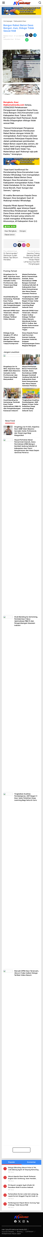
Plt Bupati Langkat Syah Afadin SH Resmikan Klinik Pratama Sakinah (21, 1186)
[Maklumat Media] (22, 3)
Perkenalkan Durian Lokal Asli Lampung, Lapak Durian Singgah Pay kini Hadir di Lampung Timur (23, 1195)
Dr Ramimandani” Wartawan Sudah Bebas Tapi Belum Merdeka (10, 255)
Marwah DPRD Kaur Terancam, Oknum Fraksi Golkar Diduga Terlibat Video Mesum (11, 315)
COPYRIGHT (29, 1231)
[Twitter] (19, 245)
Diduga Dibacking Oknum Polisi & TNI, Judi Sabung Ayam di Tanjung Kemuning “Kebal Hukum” (23, 1169)
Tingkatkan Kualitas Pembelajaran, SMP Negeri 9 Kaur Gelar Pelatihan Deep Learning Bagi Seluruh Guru (25, 797)
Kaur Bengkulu (11, 231)
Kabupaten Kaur (8, 39)
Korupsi (23, 231)
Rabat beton (10, 235)
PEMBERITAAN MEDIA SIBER (11, 1234)
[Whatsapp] (27, 40)
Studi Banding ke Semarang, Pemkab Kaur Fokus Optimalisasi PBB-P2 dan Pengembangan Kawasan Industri (26, 621)
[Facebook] (15, 245)
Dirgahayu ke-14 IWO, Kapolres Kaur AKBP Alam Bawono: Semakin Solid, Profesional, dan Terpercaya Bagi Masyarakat (12, 280)
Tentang (19, 1231)
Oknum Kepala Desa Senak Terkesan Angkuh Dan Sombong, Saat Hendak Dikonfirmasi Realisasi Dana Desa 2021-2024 (23, 1177)
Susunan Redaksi (8, 1231)
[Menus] (3, 2)
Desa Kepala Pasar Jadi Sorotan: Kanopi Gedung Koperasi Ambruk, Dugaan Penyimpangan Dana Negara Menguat (31, 339)
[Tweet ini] (31, 35)
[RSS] (28, 245)
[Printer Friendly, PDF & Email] (9, 226)
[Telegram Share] (35, 35)
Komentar (31, 1162)
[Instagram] (24, 245)
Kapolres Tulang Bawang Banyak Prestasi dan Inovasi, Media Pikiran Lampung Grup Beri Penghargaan (31, 257)
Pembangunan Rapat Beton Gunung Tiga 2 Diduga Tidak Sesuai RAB (23, 1204)
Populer (11, 1162)
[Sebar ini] (27, 35)
